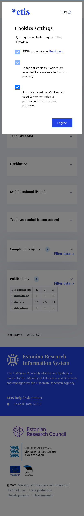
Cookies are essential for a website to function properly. (44, 72)
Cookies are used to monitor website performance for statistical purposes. (43, 99)
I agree (62, 123)
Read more (56, 51)
